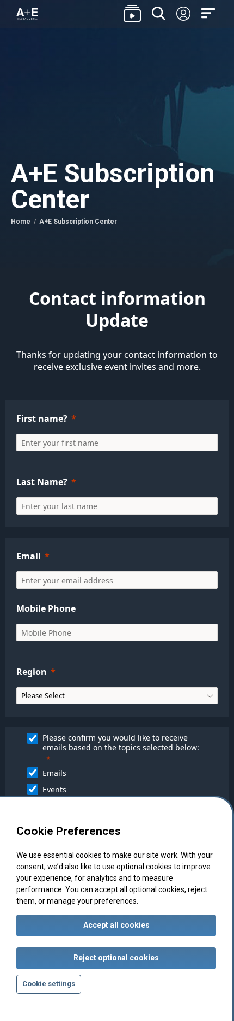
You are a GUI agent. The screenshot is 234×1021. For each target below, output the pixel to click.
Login (183, 14)
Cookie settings (48, 984)
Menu (209, 13)
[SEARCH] (158, 14)
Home (20, 221)
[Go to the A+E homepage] (27, 14)
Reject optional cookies (116, 957)
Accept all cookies (116, 925)
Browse (132, 13)
